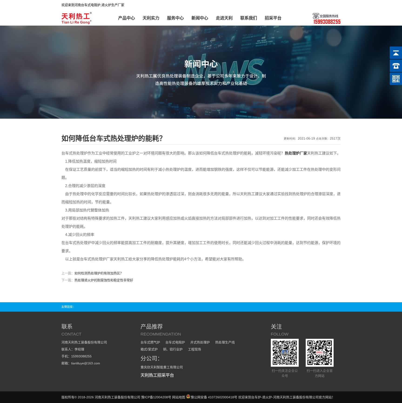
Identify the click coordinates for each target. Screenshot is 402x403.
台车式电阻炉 (175, 342)
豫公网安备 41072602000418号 (214, 397)
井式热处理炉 (200, 342)
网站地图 (178, 397)
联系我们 (248, 18)
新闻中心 (199, 18)
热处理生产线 (225, 342)
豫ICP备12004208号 (156, 397)
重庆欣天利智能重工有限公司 (162, 367)
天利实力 (151, 18)
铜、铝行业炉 (173, 349)
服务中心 (175, 18)
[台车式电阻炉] (77, 23)
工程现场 (194, 349)
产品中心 (126, 18)
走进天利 (224, 18)
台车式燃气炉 (150, 342)
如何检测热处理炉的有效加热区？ (98, 273)
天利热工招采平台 (157, 375)
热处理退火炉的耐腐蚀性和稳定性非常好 (103, 280)
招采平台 (273, 18)
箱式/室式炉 (149, 349)
